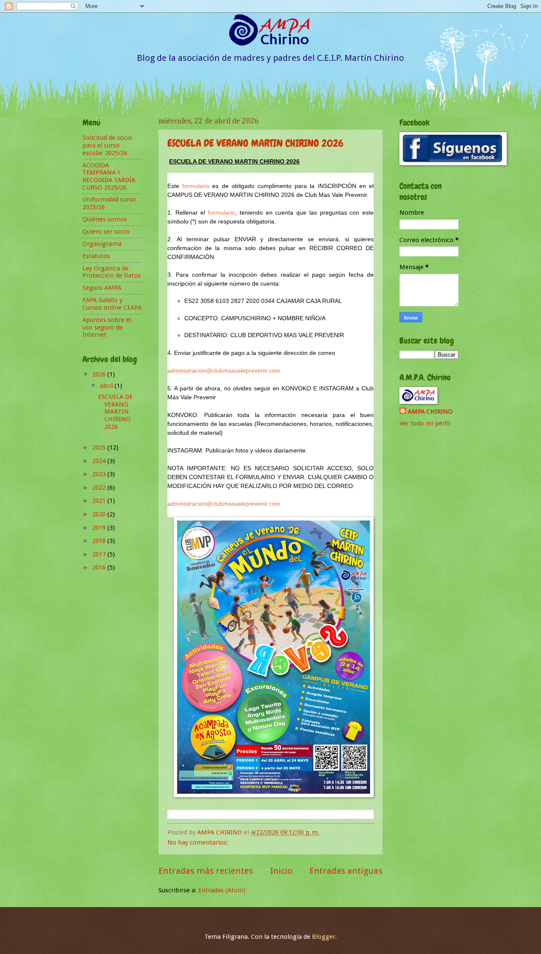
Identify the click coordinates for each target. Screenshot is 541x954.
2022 (99, 487)
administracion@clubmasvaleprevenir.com (223, 370)
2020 (99, 514)
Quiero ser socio (105, 231)
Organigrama (101, 244)
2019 (99, 528)
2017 (99, 554)
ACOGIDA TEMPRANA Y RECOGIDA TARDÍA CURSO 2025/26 (108, 176)
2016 (99, 567)
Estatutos (96, 256)
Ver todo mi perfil (424, 423)
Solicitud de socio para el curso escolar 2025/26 (107, 145)
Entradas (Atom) (222, 890)
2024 (99, 461)
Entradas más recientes (205, 871)
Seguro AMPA (101, 288)
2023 (99, 474)
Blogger (323, 936)
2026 (99, 374)
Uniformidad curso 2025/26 (109, 203)
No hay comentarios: (198, 842)
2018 (99, 541)
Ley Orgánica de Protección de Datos (111, 272)
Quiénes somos (104, 219)
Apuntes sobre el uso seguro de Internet (106, 327)
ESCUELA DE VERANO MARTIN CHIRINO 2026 (255, 143)
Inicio (281, 871)
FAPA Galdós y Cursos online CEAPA (112, 303)
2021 (99, 500)
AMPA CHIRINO (430, 411)
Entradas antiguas (346, 871)
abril (107, 386)
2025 (99, 447)
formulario (195, 186)
